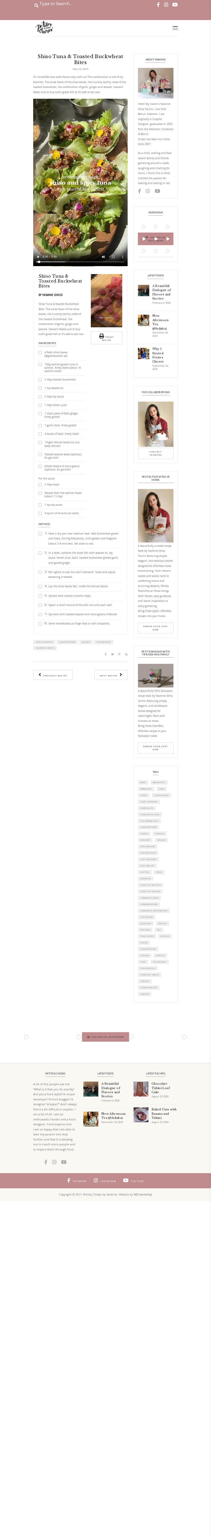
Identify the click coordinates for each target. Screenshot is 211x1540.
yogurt (144, 981)
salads (86, 642)
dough (161, 840)
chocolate (146, 808)
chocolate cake (149, 814)
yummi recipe (148, 987)
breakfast (159, 782)
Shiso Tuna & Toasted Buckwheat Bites (60, 281)
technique (159, 962)
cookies (159, 833)
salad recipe (148, 949)
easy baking (147, 846)
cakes (143, 795)
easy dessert (148, 859)
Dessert (145, 840)
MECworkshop (143, 1194)
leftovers (146, 917)
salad (143, 942)
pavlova (145, 929)
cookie (144, 833)
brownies (146, 788)
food (159, 872)
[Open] (26, 1036)
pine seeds (147, 936)
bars (143, 782)
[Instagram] (147, 230)
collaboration (149, 821)
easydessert (148, 852)
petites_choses (26, 1013)
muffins (145, 923)
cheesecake (161, 795)
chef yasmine (44, 642)
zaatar (144, 994)
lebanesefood (149, 904)
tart (143, 962)
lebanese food (149, 897)
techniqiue (103, 642)
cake (161, 788)
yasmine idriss (45, 648)
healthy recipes (150, 885)
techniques (147, 968)
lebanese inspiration (153, 910)
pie (159, 929)
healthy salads (150, 891)
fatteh (144, 872)
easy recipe (147, 865)
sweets (160, 955)
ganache (145, 878)
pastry (162, 923)
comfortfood (67, 642)
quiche (165, 936)
